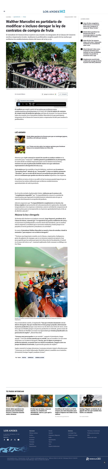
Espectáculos (32, 446)
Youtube (18, 440)
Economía (32, 437)
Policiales (31, 442)
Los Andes (8, 16)
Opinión (51, 433)
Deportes (31, 444)
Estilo (50, 437)
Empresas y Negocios (54, 435)
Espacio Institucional (54, 446)
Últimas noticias (33, 433)
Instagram (8, 440)
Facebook (4, 440)
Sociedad (31, 439)
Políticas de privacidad (93, 433)
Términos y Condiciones (93, 431)
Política (31, 435)
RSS (88, 435)
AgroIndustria (16, 16)
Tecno (50, 442)
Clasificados (71, 437)
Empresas (30, 357)
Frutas (24, 357)
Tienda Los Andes (72, 435)
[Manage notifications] (104, 462)
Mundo (50, 431)
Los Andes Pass (72, 433)
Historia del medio (92, 437)
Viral (50, 444)
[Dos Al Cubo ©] (93, 460)
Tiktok (11, 440)
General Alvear (39, 357)
